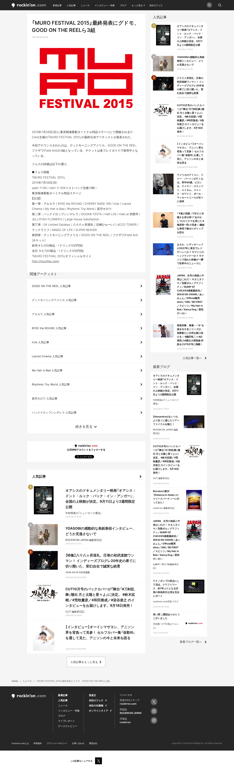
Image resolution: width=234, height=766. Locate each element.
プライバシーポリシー (57, 743)
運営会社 (93, 743)
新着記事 (57, 5)
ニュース (85, 5)
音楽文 (92, 695)
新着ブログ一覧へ (191, 641)
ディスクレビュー (67, 726)
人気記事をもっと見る (84, 662)
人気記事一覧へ (192, 358)
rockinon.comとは (20, 743)
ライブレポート (66, 720)
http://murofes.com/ (45, 261)
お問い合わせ (78, 743)
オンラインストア (98, 710)
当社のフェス (156, 5)
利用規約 (38, 743)
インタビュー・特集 (105, 5)
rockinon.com (29, 5)
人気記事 (71, 5)
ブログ (123, 5)
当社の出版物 (96, 705)
